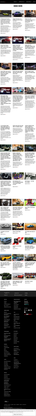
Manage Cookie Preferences (18, 414)
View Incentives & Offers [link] (16, 315)
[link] (3, 2)
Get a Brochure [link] (6, 351)
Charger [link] (5, 302)
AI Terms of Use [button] (16, 366)
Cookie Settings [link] (16, 352)
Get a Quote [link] (15, 321)
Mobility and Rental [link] (7, 394)
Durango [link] (5, 301)
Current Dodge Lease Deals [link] (17, 324)
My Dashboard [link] (16, 333)
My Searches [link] (16, 338)
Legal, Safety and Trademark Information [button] (17, 363)
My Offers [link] (15, 334)
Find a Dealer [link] (6, 364)
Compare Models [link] (6, 347)
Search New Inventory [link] (7, 361)
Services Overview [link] (7, 374)
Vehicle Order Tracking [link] (7, 391)
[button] (15, 2)
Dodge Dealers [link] (6, 365)
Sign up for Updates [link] (7, 353)
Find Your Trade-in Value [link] (16, 320)
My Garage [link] (15, 340)
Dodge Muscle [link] (16, 307)
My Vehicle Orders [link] (16, 341)
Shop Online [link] (6, 362)
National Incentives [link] (17, 316)
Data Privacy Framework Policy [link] (16, 354)
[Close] (34, 411)
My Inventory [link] (16, 337)
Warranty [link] (5, 312)
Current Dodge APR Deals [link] (17, 326)
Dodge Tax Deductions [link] (7, 354)
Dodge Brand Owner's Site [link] (7, 390)
